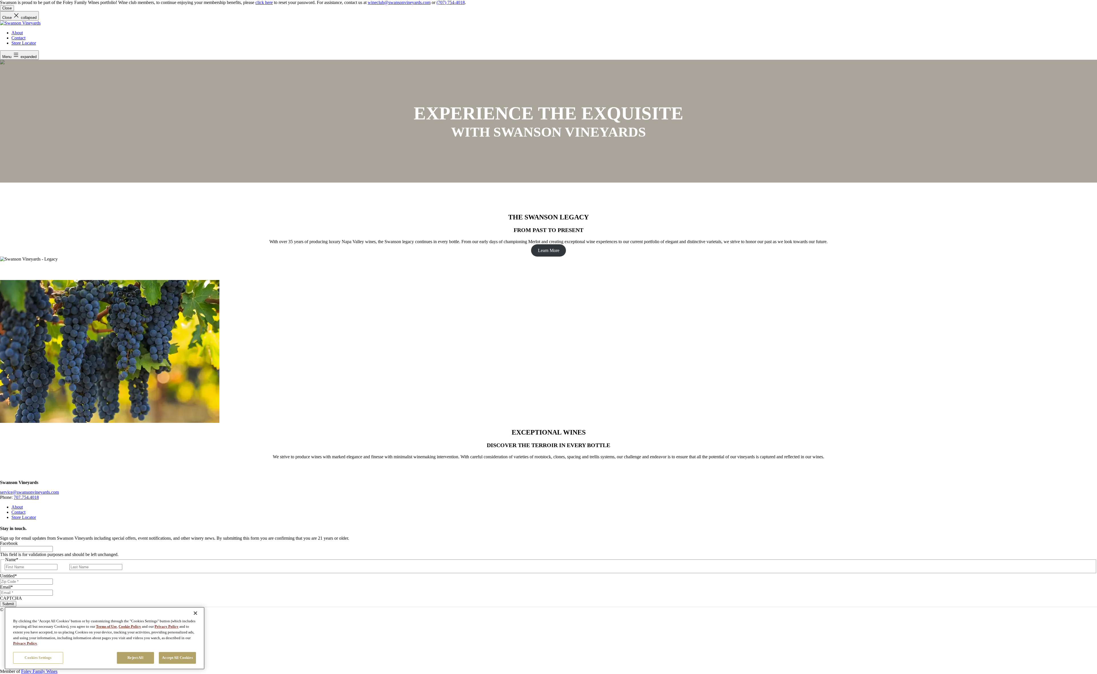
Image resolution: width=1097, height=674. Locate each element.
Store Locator (23, 43)
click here (264, 2)
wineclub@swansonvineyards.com (399, 2)
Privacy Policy (167, 626)
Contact (18, 37)
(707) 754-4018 (451, 2)
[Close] (195, 613)
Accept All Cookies (177, 657)
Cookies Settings (38, 657)
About (17, 32)
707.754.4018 (26, 497)
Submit (8, 604)
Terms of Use (106, 626)
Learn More (548, 250)
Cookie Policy (130, 626)
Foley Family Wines (39, 671)
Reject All (135, 657)
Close (7, 8)
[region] (105, 638)
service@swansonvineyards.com (29, 492)
